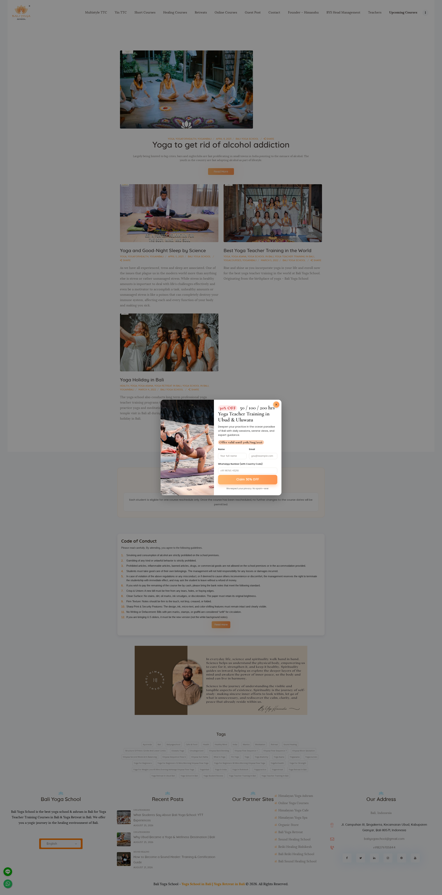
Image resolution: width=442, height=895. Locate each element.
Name (221, 449)
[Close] (276, 404)
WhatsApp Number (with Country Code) (240, 463)
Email (252, 449)
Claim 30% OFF (247, 479)
